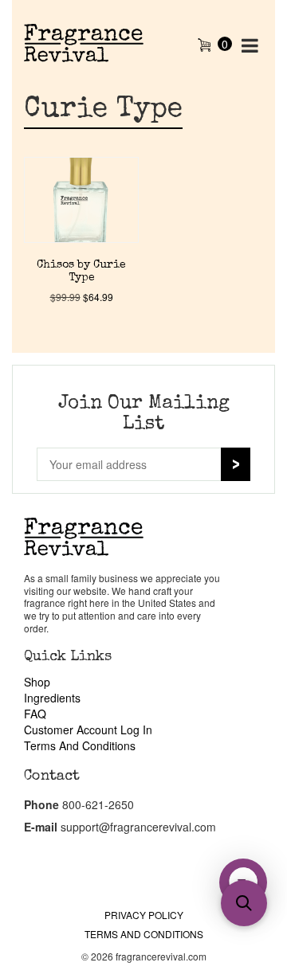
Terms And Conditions (80, 745)
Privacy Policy (143, 914)
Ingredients (52, 698)
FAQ (35, 714)
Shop (37, 682)
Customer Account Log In (88, 729)
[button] (244, 903)
